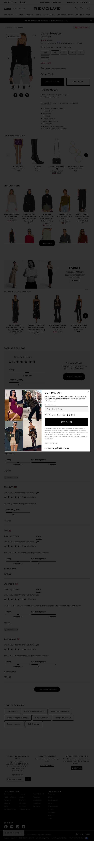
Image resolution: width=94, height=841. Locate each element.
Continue (66, 422)
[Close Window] (88, 391)
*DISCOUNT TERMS (51, 443)
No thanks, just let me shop (57, 448)
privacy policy (49, 436)
